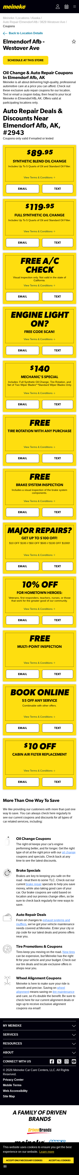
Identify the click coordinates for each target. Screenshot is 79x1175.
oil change (69, 852)
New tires (68, 952)
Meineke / (9, 18)
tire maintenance (63, 991)
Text (57, 188)
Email (22, 188)
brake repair (34, 884)
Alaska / (36, 18)
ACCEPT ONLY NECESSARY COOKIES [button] (24, 1160)
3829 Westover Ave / (53, 22)
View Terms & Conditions (38, 177)
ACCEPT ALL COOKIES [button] (60, 1160)
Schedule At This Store (26, 60)
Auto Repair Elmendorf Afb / (21, 22)
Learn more (46, 1151)
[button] (6, 1166)
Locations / (23, 18)
